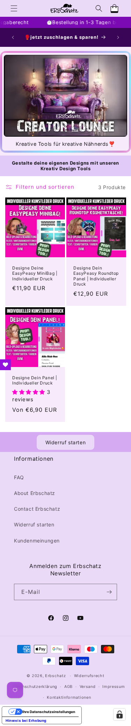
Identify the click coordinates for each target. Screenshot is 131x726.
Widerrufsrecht (89, 675)
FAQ (19, 477)
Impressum (113, 686)
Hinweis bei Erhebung (26, 720)
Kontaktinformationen (69, 697)
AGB (68, 686)
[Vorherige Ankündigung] (13, 37)
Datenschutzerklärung (35, 686)
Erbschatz (55, 675)
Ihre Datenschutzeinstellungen (48, 712)
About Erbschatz (34, 493)
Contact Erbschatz (37, 509)
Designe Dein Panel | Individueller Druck (34, 380)
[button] (14, 8)
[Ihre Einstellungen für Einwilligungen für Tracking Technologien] (119, 714)
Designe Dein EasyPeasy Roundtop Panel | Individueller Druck (96, 276)
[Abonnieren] (109, 592)
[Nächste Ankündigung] (118, 37)
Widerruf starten (65, 442)
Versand (88, 686)
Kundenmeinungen (37, 541)
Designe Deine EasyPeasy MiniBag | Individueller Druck (34, 273)
